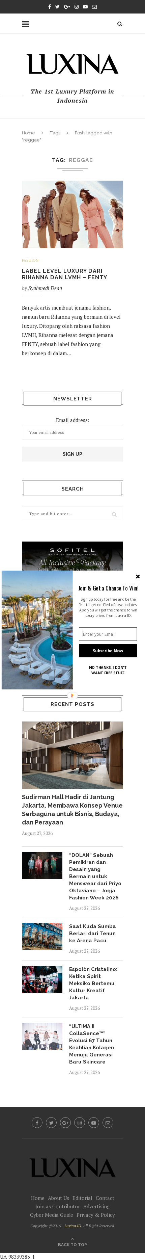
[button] (108, 587)
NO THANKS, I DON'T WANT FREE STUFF (108, 670)
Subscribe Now (108, 651)
